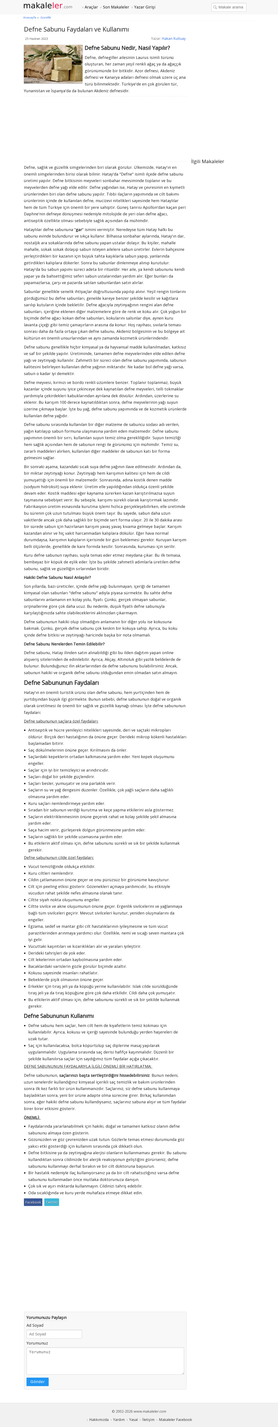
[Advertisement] (105, 129)
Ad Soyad (34, 1325)
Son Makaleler (116, 7)
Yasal (133, 1419)
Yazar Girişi (144, 7)
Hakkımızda (99, 1419)
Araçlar (91, 7)
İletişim (148, 1419)
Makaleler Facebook (175, 1419)
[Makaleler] (50, 5)
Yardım (119, 1419)
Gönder (37, 1382)
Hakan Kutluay (174, 38)
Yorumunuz (37, 1343)
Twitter (52, 1202)
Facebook (33, 1202)
